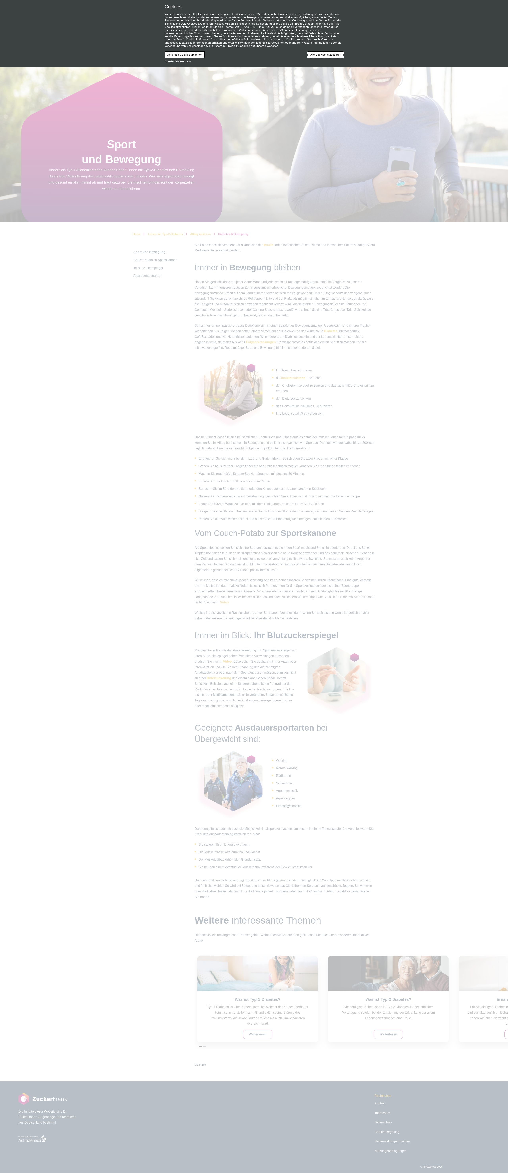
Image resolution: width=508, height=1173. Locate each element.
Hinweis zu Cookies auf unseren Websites (252, 45)
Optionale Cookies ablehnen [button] (184, 54)
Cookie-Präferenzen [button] (177, 61)
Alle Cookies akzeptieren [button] (325, 54)
